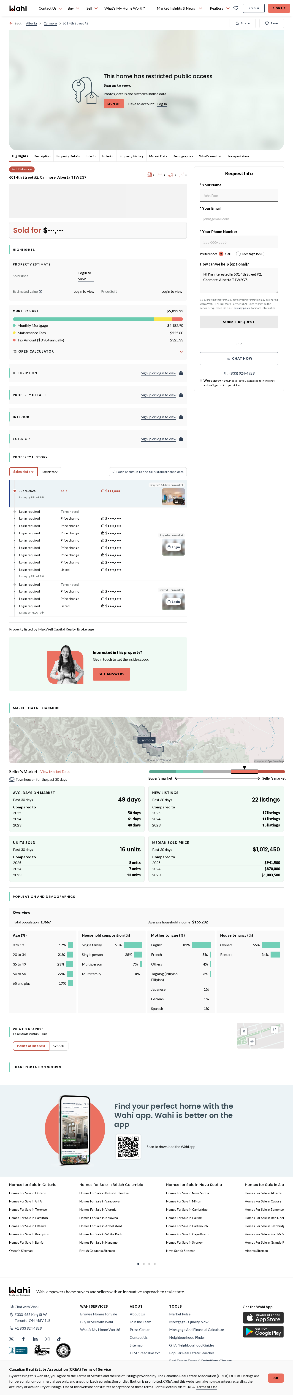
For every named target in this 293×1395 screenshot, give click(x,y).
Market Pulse (179, 1314)
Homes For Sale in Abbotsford (100, 1226)
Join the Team (140, 1322)
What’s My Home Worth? (100, 1329)
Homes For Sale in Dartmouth (187, 1226)
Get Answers (111, 674)
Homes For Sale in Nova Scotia (187, 1193)
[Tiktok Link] (59, 1339)
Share (245, 23)
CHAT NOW (242, 358)
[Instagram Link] (47, 1339)
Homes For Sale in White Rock (100, 1234)
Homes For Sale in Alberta (263, 1193)
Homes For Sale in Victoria (98, 1209)
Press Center (140, 1329)
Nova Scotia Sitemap (180, 1251)
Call (228, 254)
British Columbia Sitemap (97, 1251)
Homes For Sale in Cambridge (187, 1209)
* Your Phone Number (218, 231)
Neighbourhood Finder (187, 1337)
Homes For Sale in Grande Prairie (268, 1242)
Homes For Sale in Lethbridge (266, 1226)
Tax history (49, 472)
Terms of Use (206, 1386)
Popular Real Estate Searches (191, 1353)
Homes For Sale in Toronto (28, 1209)
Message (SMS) (253, 254)
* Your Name (211, 185)
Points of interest (31, 1046)
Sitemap (136, 1345)
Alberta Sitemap (256, 1251)
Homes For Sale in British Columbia (104, 1193)
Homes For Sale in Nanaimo (98, 1242)
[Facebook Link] (23, 1339)
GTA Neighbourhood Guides (191, 1345)
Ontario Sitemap (21, 1251)
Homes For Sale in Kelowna (98, 1218)
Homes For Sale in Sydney (184, 1242)
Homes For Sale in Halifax (184, 1218)
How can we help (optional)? (224, 264)
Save (274, 23)
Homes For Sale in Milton (183, 1201)
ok (275, 1378)
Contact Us (139, 1337)
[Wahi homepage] (18, 8)
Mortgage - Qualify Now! (189, 1322)
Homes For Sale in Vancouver (100, 1201)
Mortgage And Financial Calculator (196, 1329)
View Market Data (55, 771)
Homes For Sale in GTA (25, 1201)
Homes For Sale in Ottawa (27, 1226)
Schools (59, 1046)
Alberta (31, 23)
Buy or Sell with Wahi (96, 1322)
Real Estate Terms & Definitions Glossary (201, 1360)
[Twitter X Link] (11, 1339)
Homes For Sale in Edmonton (265, 1209)
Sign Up (279, 8)
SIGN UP (113, 103)
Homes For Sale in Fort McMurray (268, 1234)
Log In (162, 104)
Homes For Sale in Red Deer (264, 1218)
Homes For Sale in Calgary (263, 1201)
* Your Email (210, 208)
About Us (137, 1314)
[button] (40, 291)
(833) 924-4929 (242, 373)
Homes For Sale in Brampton (29, 1234)
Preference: (208, 254)
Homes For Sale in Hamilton (28, 1218)
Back (18, 23)
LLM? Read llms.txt (145, 1353)
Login (254, 8)
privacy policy (242, 307)
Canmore (50, 23)
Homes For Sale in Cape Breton (188, 1234)
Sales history (23, 472)
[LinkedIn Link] (35, 1339)
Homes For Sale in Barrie (26, 1242)
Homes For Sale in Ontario (27, 1193)
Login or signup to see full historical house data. (150, 472)
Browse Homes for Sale (98, 1314)
